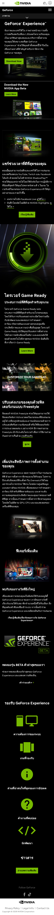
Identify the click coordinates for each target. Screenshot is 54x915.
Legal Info (28, 908)
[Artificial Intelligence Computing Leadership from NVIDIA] (23, 3)
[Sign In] (50, 3)
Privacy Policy (12, 908)
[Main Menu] (3, 3)
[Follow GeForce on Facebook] (24, 894)
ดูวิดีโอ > (41, 199)
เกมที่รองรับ (27, 435)
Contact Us (43, 908)
